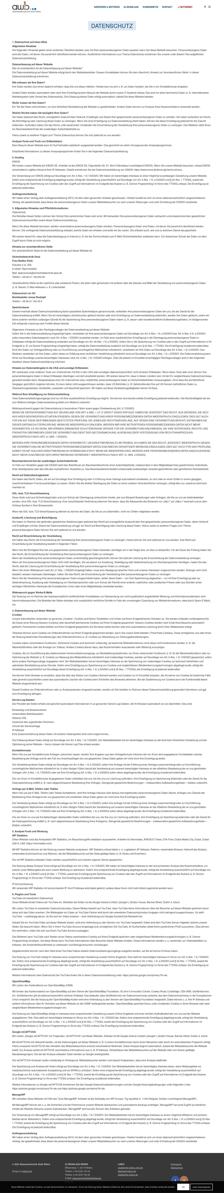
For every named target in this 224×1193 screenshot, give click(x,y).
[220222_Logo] (26, 7)
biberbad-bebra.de (127, 1171)
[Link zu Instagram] (209, 6)
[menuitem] (107, 7)
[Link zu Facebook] (205, 6)
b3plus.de (27, 1171)
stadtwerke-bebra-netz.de (130, 1167)
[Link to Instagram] (184, 1180)
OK (183, 1187)
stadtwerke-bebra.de (128, 1174)
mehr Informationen (201, 1187)
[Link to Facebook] (175, 1180)
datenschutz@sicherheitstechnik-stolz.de (40, 273)
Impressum (176, 1164)
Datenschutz (177, 1167)
